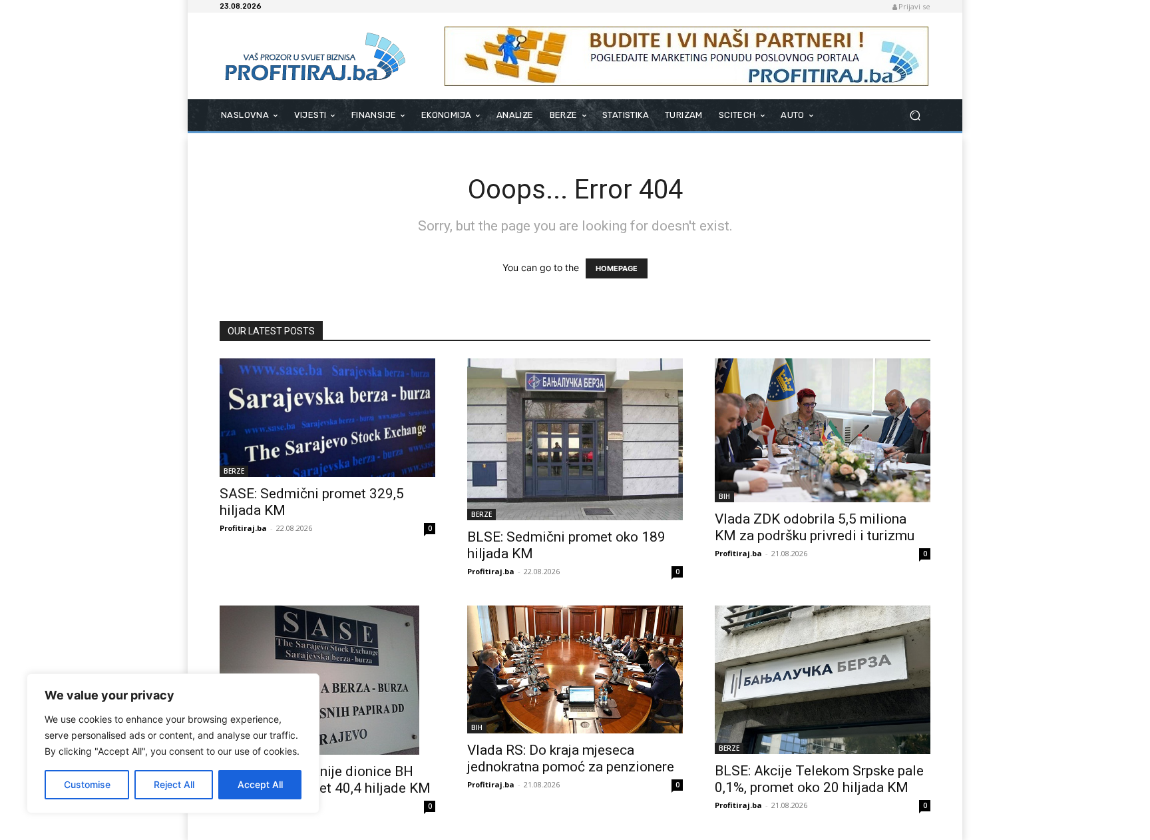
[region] (173, 743)
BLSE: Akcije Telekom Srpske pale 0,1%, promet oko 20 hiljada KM (819, 779)
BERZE (234, 471)
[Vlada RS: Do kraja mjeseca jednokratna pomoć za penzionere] (575, 669)
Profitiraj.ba (243, 528)
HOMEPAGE (617, 268)
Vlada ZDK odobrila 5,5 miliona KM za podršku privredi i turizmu (814, 527)
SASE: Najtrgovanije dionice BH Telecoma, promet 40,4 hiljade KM (325, 779)
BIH (724, 496)
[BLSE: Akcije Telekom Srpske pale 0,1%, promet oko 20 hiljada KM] (822, 680)
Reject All (174, 784)
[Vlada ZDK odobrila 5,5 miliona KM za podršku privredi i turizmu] (822, 430)
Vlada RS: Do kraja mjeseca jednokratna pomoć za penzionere (570, 758)
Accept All (260, 784)
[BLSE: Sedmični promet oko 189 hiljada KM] (575, 439)
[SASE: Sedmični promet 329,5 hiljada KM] (327, 417)
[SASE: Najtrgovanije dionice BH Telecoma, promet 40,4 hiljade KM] (327, 680)
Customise (87, 784)
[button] (914, 115)
